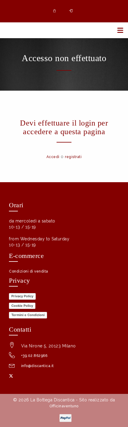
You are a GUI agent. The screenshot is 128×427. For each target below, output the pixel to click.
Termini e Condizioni (28, 315)
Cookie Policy (22, 306)
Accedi (53, 157)
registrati (73, 157)
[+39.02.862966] (12, 357)
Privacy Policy (22, 296)
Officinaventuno (64, 406)
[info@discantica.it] (12, 367)
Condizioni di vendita (28, 271)
